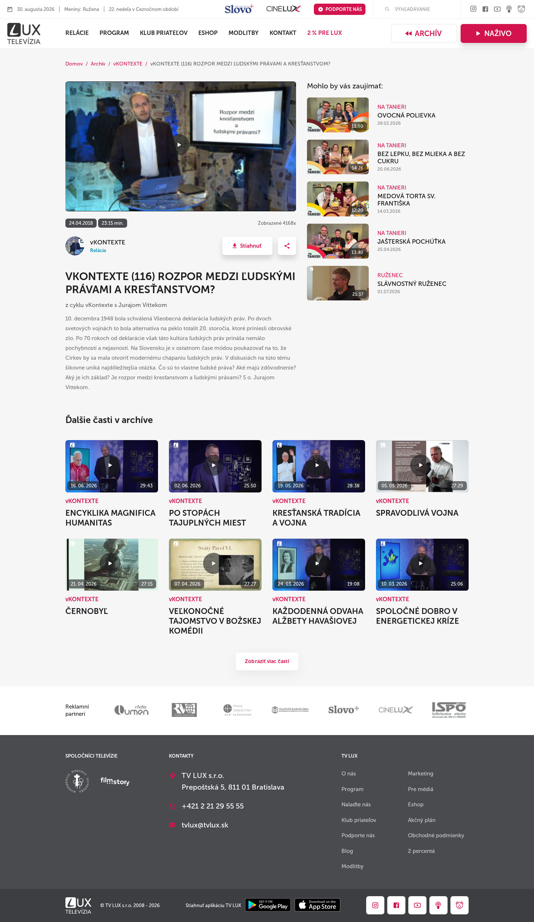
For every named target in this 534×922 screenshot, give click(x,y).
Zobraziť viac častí (267, 661)
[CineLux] (283, 9)
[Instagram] (473, 9)
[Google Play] (268, 905)
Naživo (497, 33)
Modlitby (243, 32)
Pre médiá (420, 789)
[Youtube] (497, 9)
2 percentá (421, 851)
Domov (74, 64)
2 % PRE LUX (324, 32)
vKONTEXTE (127, 64)
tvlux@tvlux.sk (205, 825)
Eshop (416, 804)
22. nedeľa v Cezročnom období (143, 9)
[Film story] (115, 782)
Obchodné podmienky (436, 835)
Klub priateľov (163, 32)
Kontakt (283, 32)
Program (114, 32)
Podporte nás (343, 9)
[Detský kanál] (521, 9)
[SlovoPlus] (239, 9)
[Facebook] (485, 9)
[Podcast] (509, 9)
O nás (348, 773)
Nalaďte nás (356, 804)
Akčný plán (422, 820)
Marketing (420, 773)
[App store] (317, 905)
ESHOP (208, 32)
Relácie (77, 32)
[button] (247, 246)
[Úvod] (24, 33)
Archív (428, 33)
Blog (347, 851)
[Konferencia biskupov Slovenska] (77, 782)
